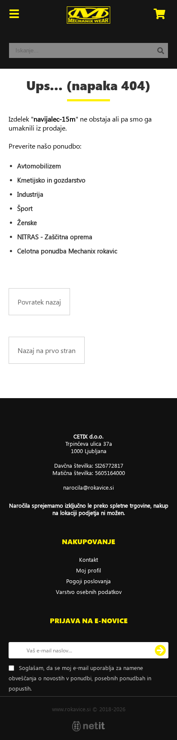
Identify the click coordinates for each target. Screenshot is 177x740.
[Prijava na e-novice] (160, 650)
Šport (25, 208)
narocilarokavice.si (88, 487)
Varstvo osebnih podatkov (89, 591)
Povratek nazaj (39, 301)
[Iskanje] (160, 50)
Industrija (30, 194)
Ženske (27, 222)
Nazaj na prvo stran (47, 350)
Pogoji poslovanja (88, 581)
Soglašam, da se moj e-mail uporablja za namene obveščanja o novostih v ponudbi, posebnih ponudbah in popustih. (80, 678)
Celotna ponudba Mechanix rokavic (67, 251)
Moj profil (88, 570)
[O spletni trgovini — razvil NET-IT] (88, 726)
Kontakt (88, 559)
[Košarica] (159, 15)
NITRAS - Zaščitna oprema (54, 236)
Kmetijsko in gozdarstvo (51, 180)
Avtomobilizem (39, 165)
